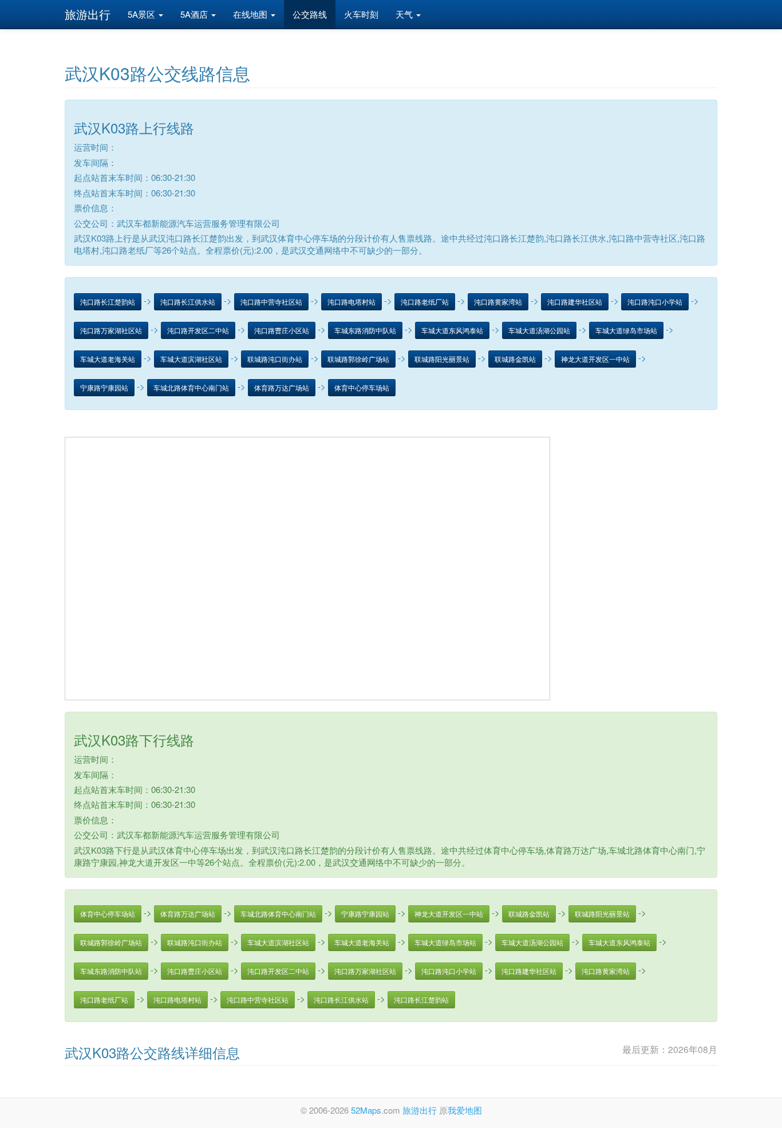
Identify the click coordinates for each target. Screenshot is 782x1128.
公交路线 (310, 14)
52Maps (366, 1110)
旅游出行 (87, 14)
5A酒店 (195, 14)
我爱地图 (465, 1110)
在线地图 (251, 14)
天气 (405, 14)
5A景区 (142, 14)
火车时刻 (361, 14)
